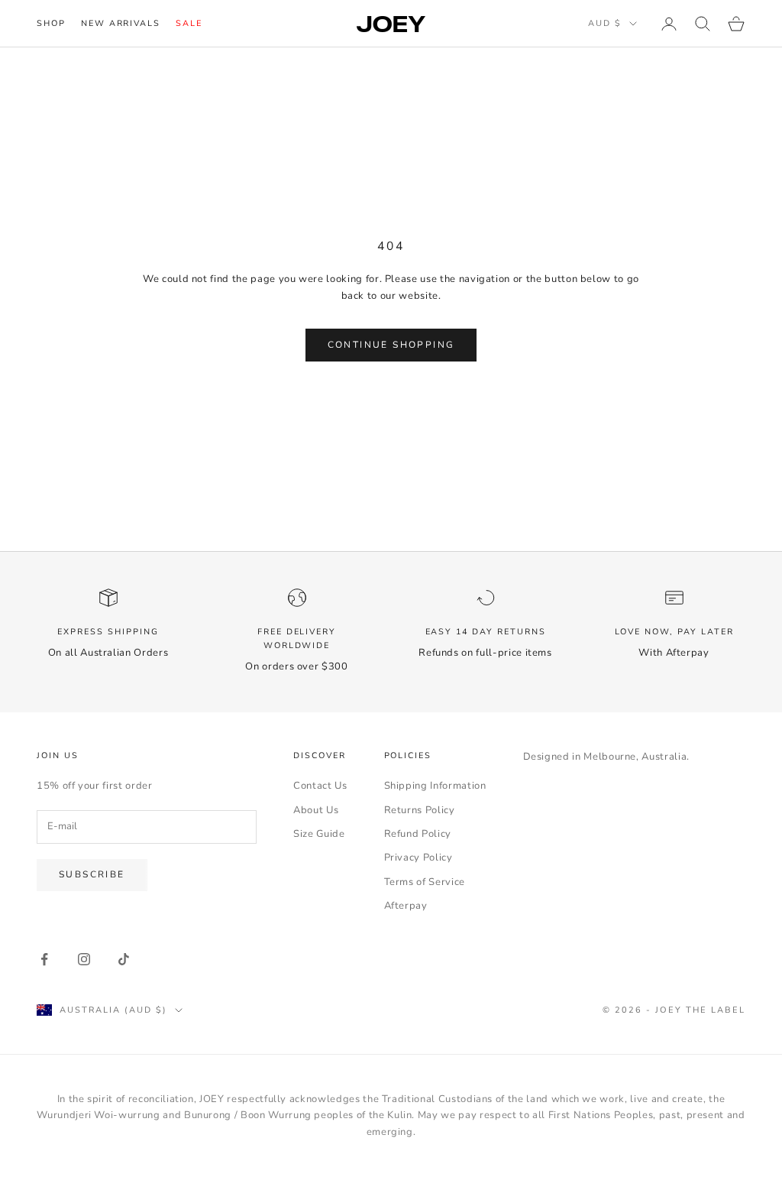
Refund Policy (417, 834)
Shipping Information (435, 786)
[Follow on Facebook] (44, 959)
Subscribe (92, 874)
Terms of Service (424, 882)
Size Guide (319, 834)
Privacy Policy (418, 857)
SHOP (51, 23)
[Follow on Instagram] (84, 959)
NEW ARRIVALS (120, 23)
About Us (315, 810)
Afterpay (406, 906)
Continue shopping (391, 345)
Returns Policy (419, 810)
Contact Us (320, 786)
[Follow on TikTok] (123, 959)
